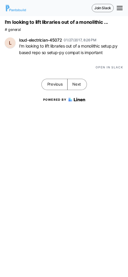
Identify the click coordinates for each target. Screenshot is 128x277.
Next (76, 84)
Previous (55, 84)
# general (13, 29)
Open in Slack (109, 67)
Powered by (55, 99)
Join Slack (102, 8)
